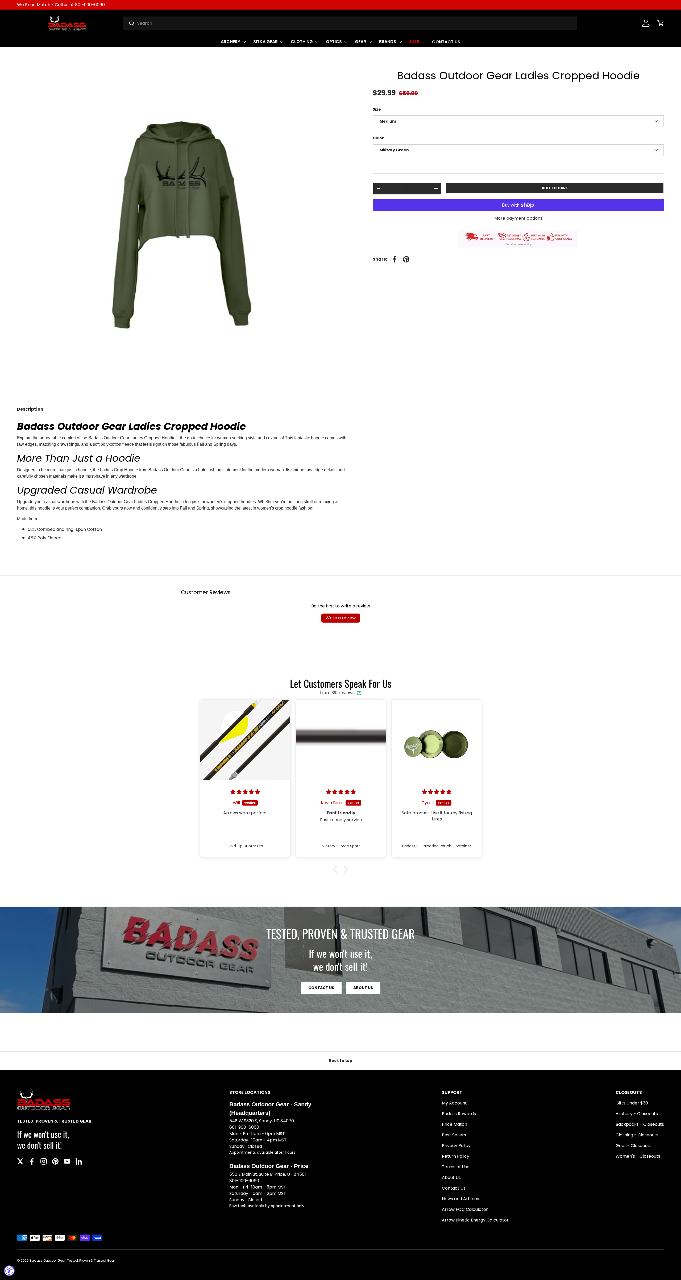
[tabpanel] (182, 486)
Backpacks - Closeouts (640, 1124)
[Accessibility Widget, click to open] (9, 1270)
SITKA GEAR (265, 42)
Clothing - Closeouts (637, 1135)
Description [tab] (30, 409)
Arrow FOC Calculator (465, 1209)
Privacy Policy (456, 1146)
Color (378, 138)
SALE (414, 42)
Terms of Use (456, 1167)
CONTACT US (446, 42)
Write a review (341, 618)
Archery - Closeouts (637, 1114)
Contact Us (454, 1188)
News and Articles (460, 1199)
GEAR (360, 42)
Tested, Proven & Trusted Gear (91, 1260)
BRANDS (387, 42)
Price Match (454, 1124)
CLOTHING (302, 42)
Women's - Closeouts (638, 1156)
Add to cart (555, 188)
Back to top (340, 1060)
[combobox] (350, 23)
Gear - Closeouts (633, 1146)
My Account (454, 1103)
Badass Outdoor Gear (47, 1260)
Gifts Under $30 (632, 1103)
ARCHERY (230, 42)
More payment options (518, 218)
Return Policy (455, 1156)
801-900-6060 (90, 5)
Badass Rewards (459, 1114)
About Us (363, 987)
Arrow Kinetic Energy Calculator (475, 1220)
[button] (661, 23)
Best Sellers (454, 1135)
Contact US (321, 987)
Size (377, 109)
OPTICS (334, 42)
